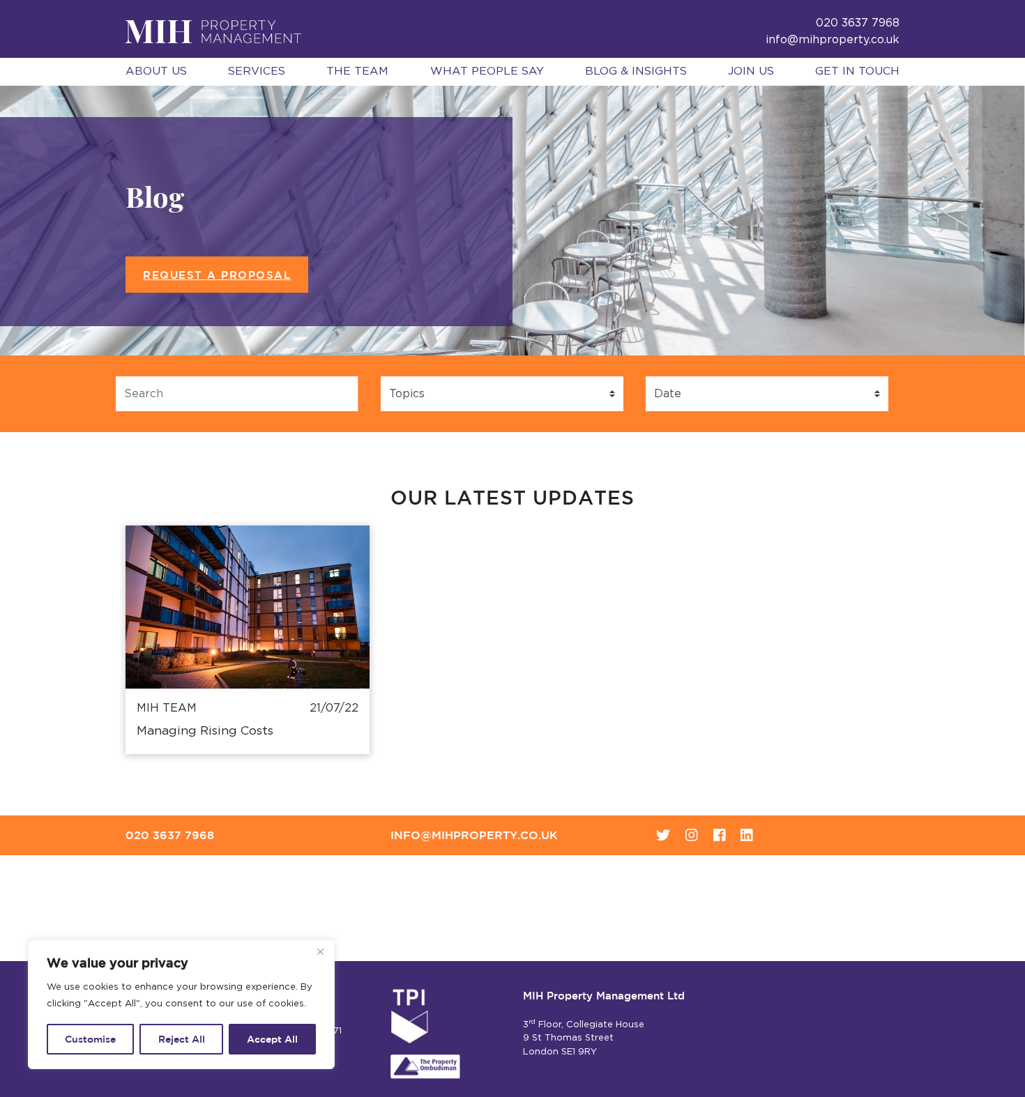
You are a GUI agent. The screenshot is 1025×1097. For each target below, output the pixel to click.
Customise (90, 1039)
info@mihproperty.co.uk (832, 39)
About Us (156, 71)
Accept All (272, 1039)
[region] (181, 1004)
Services (256, 71)
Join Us (751, 71)
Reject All (181, 1039)
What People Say (487, 71)
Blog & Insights (636, 71)
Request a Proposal (217, 275)
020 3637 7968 (170, 835)
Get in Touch (857, 71)
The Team (357, 71)
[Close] (320, 951)
